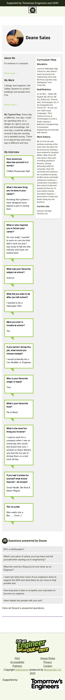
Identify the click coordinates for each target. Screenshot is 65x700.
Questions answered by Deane (27, 540)
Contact (47, 666)
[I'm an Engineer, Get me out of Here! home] (32, 645)
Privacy (48, 662)
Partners (17, 666)
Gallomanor (21, 669)
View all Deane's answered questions (23, 608)
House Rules (47, 658)
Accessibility (17, 662)
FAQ (17, 658)
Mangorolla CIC (53, 669)
